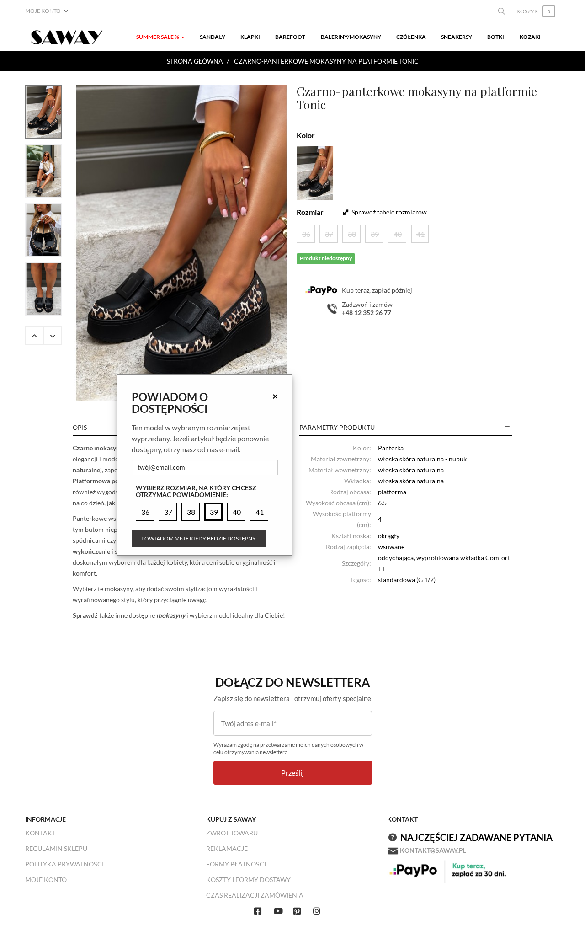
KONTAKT (40, 833)
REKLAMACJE (227, 848)
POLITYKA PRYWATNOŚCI (64, 864)
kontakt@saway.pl (433, 850)
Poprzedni (34, 335)
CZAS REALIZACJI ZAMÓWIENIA (254, 895)
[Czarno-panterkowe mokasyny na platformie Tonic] (181, 243)
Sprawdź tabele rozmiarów (389, 212)
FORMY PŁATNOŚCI (236, 864)
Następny (52, 335)
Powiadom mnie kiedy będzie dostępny (198, 538)
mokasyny (170, 615)
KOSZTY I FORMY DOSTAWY (248, 879)
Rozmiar (310, 212)
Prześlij (292, 772)
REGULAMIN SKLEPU (56, 848)
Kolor (306, 135)
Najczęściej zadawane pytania (476, 837)
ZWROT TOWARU (232, 833)
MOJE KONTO (46, 879)
